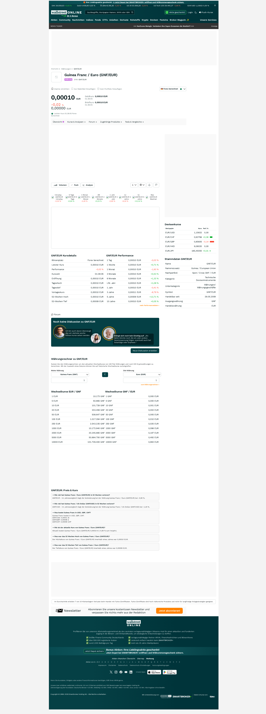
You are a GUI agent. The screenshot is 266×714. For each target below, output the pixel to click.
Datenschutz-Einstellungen (140, 665)
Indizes (89, 20)
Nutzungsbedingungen (160, 665)
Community (65, 20)
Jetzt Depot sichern (94, 651)
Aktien (54, 20)
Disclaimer (112, 665)
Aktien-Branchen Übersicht (123, 659)
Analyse (89, 185)
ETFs (105, 20)
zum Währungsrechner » (150, 385)
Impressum (102, 665)
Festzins (164, 20)
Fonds (98, 20)
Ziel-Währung (128, 371)
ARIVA (116, 680)
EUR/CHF (169, 237)
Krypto (145, 20)
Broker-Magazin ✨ (179, 20)
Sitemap (140, 659)
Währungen (66, 69)
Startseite (54, 69)
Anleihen (113, 20)
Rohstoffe (135, 20)
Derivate (124, 20)
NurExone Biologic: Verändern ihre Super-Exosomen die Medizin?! (147, 26)
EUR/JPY (169, 251)
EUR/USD (170, 232)
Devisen (154, 20)
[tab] (105, 496)
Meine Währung (57, 371)
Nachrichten (78, 20)
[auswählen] (134, 185)
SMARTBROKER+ (166, 640)
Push (76, 185)
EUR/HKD (170, 246)
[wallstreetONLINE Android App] (170, 674)
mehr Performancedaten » (149, 305)
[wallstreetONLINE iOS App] (154, 674)
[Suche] (132, 12)
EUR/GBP (169, 241)
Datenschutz (123, 665)
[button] (81, 495)
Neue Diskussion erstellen (145, 351)
